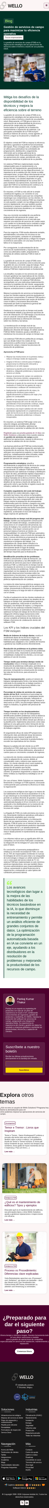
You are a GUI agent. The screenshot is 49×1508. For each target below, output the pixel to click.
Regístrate (8, 433)
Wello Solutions (10, 435)
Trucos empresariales (13, 37)
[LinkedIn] (22, 1503)
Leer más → (10, 1152)
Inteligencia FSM (10, 1198)
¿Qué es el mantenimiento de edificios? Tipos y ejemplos (22, 1204)
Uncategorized (10, 1123)
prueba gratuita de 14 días (30, 433)
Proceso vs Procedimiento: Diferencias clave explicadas (22, 1272)
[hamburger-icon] (46, 5)
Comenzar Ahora (24, 1351)
